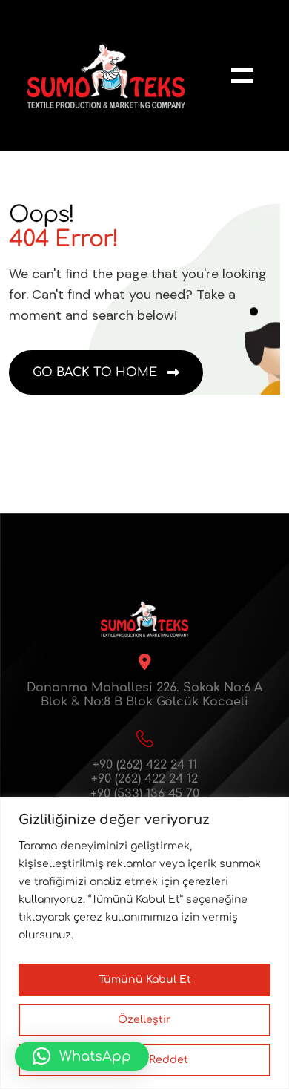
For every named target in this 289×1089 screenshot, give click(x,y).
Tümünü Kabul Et (145, 979)
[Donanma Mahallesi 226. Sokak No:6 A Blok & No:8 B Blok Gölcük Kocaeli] (144, 662)
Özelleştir (144, 1019)
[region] (144, 943)
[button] (82, 1056)
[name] (242, 76)
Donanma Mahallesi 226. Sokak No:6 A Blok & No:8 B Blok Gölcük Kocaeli (144, 694)
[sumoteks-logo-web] (106, 75)
